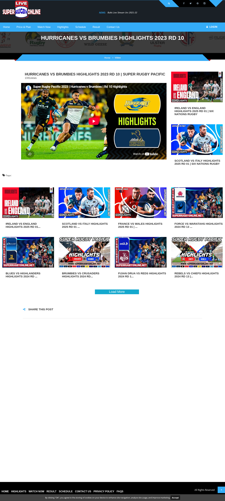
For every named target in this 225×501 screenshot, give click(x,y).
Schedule (66, 491)
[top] (221, 490)
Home (107, 57)
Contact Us (83, 491)
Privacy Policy (104, 491)
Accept (175, 497)
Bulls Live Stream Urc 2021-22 (111, 12)
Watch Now (36, 491)
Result (51, 491)
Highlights (18, 491)
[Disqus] (112, 361)
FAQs (120, 491)
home (5, 491)
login (213, 27)
